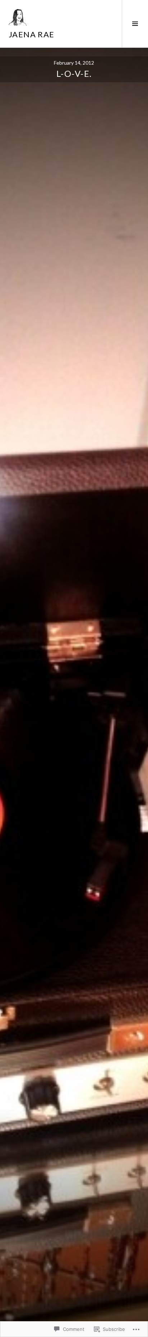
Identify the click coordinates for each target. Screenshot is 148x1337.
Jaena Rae (31, 34)
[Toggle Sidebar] (135, 23)
